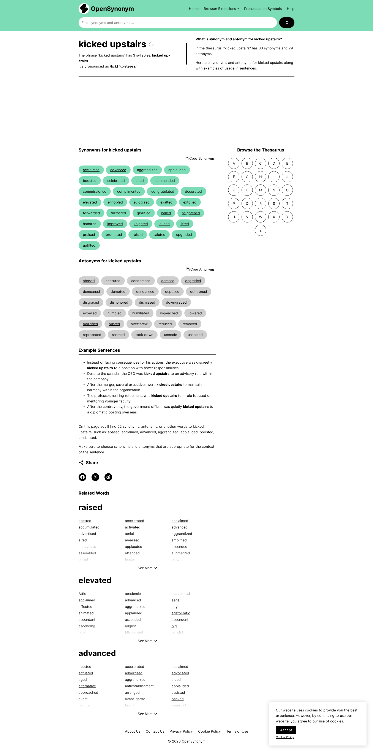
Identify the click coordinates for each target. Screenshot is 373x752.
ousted (114, 324)
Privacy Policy (181, 731)
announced (87, 546)
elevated (90, 202)
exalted (166, 202)
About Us (132, 731)
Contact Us (155, 731)
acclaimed (91, 170)
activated (132, 527)
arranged (132, 692)
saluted (159, 234)
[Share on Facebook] (82, 477)
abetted (85, 521)
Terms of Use (237, 731)
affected (85, 606)
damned (167, 281)
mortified (90, 324)
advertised (87, 533)
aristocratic (181, 613)
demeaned (91, 291)
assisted (178, 692)
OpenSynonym (112, 8)
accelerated (134, 521)
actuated (86, 673)
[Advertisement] (186, 112)
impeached (169, 313)
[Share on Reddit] (108, 477)
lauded (164, 224)
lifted (184, 224)
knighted (141, 224)
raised (138, 234)
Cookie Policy (209, 731)
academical (181, 593)
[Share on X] (95, 477)
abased (89, 281)
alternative (87, 686)
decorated (193, 191)
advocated (180, 673)
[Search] (286, 22)
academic (133, 593)
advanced (118, 170)
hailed (166, 213)
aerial (129, 533)
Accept (286, 730)
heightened (191, 213)
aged (83, 679)
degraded (193, 281)
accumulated (89, 527)
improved (115, 224)
